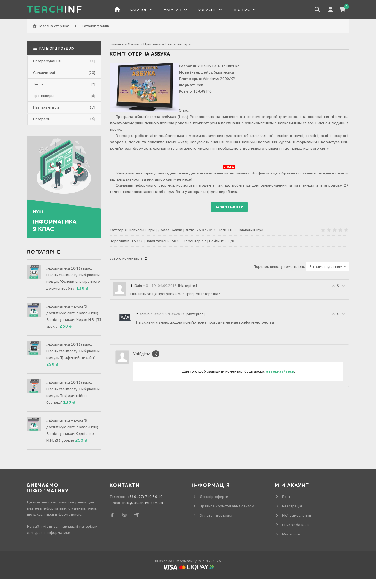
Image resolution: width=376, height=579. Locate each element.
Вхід (286, 496)
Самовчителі (44, 72)
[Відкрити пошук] (317, 9)
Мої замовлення (296, 515)
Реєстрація (292, 506)
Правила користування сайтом (227, 506)
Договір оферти (214, 496)
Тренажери (43, 95)
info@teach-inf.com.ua (142, 502)
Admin (177, 230)
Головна (117, 44)
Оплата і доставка (216, 515)
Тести (38, 84)
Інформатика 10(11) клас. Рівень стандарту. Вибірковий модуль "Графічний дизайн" (73, 351)
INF (55, 9)
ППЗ (232, 230)
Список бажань (296, 525)
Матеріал (187, 285)
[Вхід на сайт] (155, 353)
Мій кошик (291, 534)
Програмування (47, 61)
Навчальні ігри (178, 44)
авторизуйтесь (280, 371)
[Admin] (125, 317)
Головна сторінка (54, 26)
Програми (152, 44)
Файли (133, 44)
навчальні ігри (250, 230)
